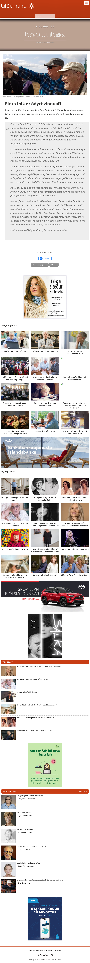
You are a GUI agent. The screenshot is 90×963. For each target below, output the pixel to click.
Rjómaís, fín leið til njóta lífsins (74, 575)
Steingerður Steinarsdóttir (27, 799)
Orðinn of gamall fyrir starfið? (45, 351)
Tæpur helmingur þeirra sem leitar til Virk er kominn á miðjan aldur (74, 405)
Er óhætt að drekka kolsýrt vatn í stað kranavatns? (15, 576)
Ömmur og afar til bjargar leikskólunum (45, 404)
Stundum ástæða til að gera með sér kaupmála (45, 378)
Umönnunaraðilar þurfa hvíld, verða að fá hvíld (75, 498)
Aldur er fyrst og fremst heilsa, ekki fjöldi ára (34, 730)
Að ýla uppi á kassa (24, 812)
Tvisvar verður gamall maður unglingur (32, 846)
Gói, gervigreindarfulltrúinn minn (30, 796)
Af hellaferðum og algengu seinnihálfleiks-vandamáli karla (40, 880)
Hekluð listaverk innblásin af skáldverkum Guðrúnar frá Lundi (45, 550)
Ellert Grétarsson (24, 883)
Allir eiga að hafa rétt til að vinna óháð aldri (75, 432)
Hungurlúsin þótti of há (45, 431)
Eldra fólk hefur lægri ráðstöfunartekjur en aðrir (15, 432)
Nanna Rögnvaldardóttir (26, 866)
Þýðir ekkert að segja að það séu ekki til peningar (15, 378)
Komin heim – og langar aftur (28, 863)
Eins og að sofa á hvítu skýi (27, 692)
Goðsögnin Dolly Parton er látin (75, 549)
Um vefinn (58, 950)
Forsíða (31, 950)
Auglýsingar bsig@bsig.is (44, 950)
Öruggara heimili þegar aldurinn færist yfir (15, 498)
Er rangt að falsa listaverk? (45, 575)
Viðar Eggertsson (24, 849)
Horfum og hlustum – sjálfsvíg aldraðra (15, 524)
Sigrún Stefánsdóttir (25, 816)
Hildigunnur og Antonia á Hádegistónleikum (45, 498)
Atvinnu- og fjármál (39, 265)
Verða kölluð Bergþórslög (15, 351)
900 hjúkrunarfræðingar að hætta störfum (74, 378)
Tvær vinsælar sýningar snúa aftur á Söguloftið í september (45, 524)
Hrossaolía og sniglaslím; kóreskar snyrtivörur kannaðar (75, 524)
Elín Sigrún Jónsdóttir (25, 832)
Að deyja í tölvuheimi (25, 829)
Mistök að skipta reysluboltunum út (75, 352)
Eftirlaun (54, 265)
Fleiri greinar (83, 791)
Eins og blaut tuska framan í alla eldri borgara (15, 404)
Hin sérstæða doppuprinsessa (15, 549)
